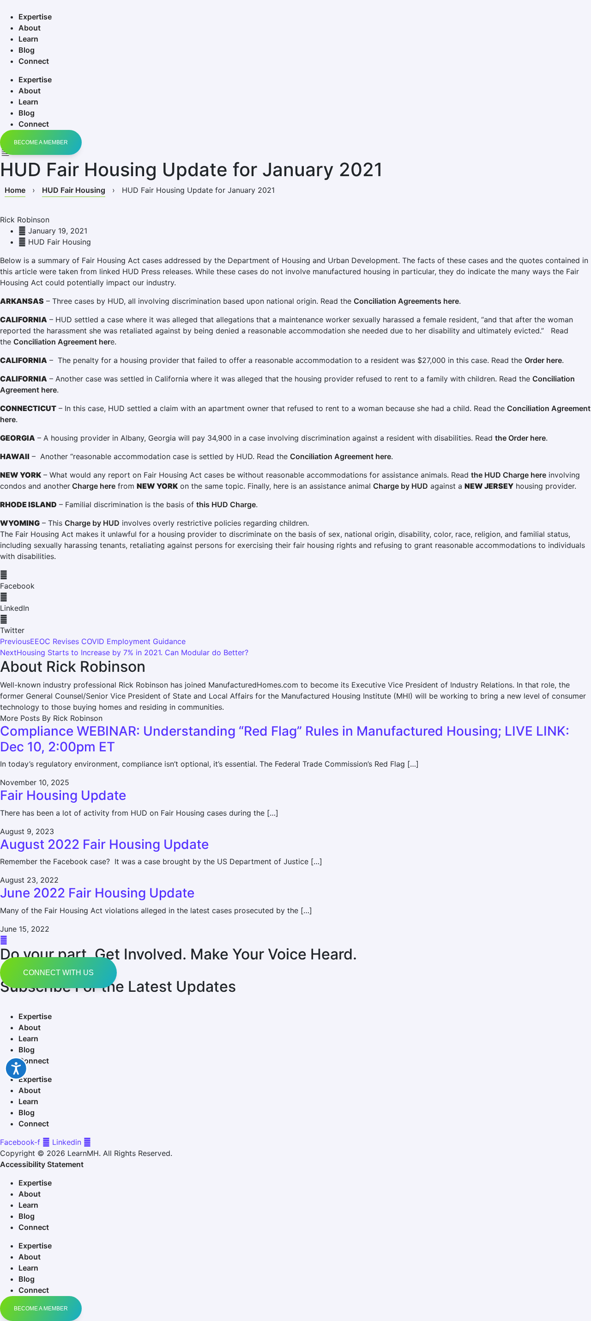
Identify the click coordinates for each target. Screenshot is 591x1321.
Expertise (35, 16)
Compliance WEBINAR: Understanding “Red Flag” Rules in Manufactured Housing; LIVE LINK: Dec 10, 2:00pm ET (284, 739)
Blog (26, 50)
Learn (28, 38)
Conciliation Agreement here (340, 456)
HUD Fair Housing (73, 190)
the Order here (520, 437)
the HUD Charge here (508, 474)
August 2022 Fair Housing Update (104, 844)
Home (15, 190)
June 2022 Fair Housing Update (97, 893)
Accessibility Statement (42, 1164)
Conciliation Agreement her (61, 341)
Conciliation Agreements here (406, 301)
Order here (543, 360)
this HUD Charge (226, 504)
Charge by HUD (400, 486)
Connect (33, 61)
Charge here (92, 486)
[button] (295, 580)
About (29, 27)
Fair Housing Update (63, 795)
